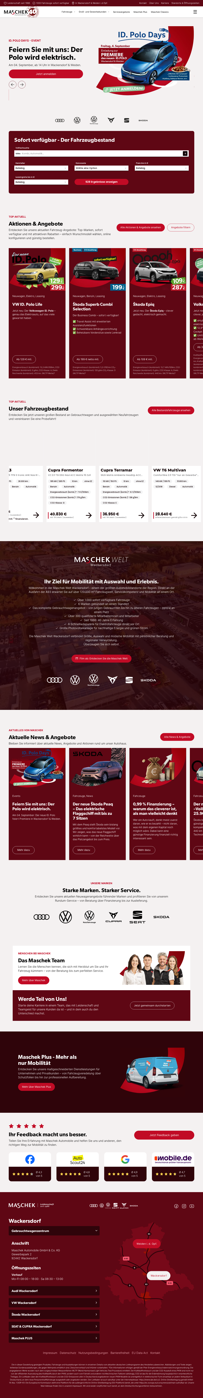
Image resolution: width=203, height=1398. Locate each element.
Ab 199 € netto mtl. (88, 359)
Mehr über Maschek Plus (36, 1086)
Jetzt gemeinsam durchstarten (152, 1005)
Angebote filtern (180, 227)
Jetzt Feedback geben (164, 1135)
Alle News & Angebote (177, 736)
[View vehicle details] (9, 515)
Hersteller (20, 163)
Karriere (165, 3)
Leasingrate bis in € (25, 177)
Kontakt (143, 3)
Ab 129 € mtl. (24, 359)
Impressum (50, 1353)
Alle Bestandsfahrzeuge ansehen (171, 410)
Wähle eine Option (86, 168)
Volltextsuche (22, 148)
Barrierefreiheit (120, 1353)
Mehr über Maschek (33, 980)
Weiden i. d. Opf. (147, 1243)
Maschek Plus (140, 12)
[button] (54, 1230)
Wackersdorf (159, 1275)
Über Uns (154, 3)
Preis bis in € (142, 163)
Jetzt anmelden (46, 74)
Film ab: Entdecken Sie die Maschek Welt (104, 658)
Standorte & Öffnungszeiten (185, 3)
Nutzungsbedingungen (93, 1353)
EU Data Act (140, 1353)
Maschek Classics (160, 12)
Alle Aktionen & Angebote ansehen (140, 227)
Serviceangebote (121, 12)
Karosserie (81, 163)
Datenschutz (68, 1353)
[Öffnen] (195, 12)
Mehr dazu (23, 849)
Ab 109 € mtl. (145, 359)
